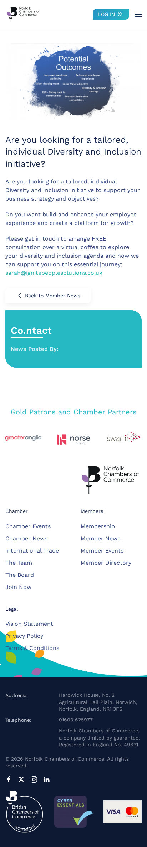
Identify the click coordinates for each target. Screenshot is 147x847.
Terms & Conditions (32, 648)
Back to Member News (52, 295)
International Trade (32, 550)
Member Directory (106, 562)
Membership (98, 526)
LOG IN (106, 14)
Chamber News (26, 538)
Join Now (18, 587)
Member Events (102, 550)
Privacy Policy (24, 635)
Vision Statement (29, 623)
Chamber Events (28, 526)
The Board (19, 574)
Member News (100, 538)
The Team (18, 562)
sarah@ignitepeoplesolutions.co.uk (53, 272)
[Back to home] (23, 14)
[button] (138, 14)
